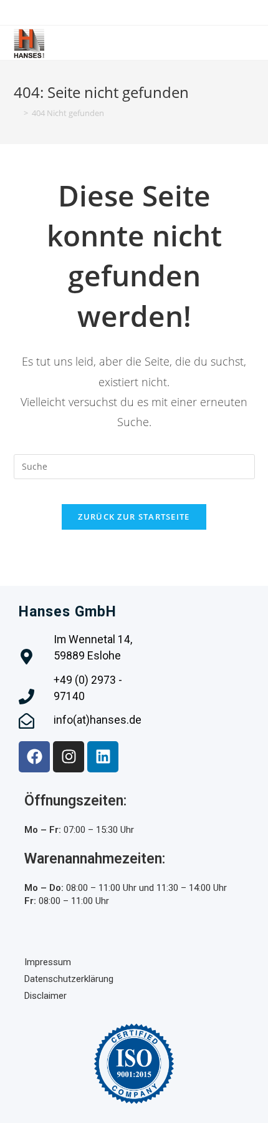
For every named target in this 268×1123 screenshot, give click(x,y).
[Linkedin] (102, 756)
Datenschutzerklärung (68, 978)
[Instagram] (68, 756)
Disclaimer (45, 995)
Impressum (47, 962)
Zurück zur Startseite (133, 516)
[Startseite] (17, 113)
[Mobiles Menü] (251, 43)
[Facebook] (34, 756)
